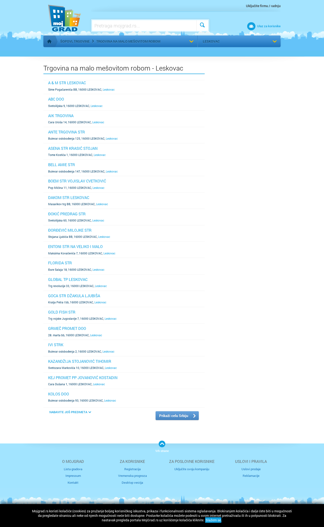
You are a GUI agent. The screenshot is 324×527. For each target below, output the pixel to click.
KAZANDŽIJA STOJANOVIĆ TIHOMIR (79, 361)
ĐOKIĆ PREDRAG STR (67, 213)
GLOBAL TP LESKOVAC (68, 279)
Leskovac (211, 41)
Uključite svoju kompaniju (191, 469)
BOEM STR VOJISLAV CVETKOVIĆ (77, 180)
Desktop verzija (132, 482)
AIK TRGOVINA (61, 115)
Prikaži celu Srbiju (173, 415)
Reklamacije (251, 476)
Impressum (73, 476)
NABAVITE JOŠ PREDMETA (68, 412)
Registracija (132, 469)
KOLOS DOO (58, 393)
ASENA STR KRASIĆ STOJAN (72, 148)
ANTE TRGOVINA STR (66, 131)
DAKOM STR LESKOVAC (68, 197)
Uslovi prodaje (251, 469)
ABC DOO (56, 99)
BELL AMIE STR (61, 164)
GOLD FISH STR (61, 312)
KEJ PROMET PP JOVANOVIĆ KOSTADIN (82, 377)
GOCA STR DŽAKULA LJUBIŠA (74, 295)
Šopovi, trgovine (75, 41)
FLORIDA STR (60, 262)
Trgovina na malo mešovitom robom (128, 41)
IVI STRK (55, 344)
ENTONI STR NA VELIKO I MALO (75, 246)
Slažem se (213, 520)
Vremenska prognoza (132, 476)
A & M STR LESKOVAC (67, 82)
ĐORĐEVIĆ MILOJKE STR (70, 230)
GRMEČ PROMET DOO (67, 328)
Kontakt (73, 482)
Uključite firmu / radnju (263, 6)
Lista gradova (73, 469)
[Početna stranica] (49, 41)
